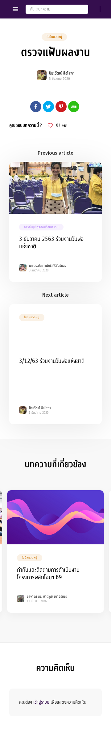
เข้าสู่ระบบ (41, 702)
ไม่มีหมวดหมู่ (54, 36)
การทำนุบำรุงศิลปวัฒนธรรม (41, 227)
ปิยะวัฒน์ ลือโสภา (61, 73)
